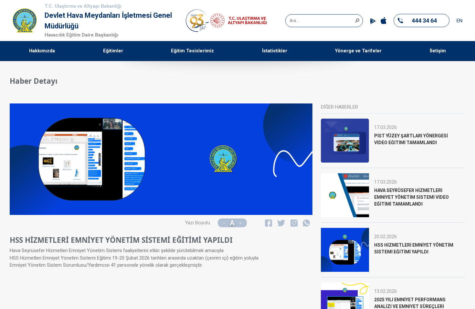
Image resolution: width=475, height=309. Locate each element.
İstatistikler (274, 51)
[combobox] (322, 21)
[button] (357, 20)
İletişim (438, 51)
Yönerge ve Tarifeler (358, 51)
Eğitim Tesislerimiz (192, 51)
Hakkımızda (42, 51)
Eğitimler (113, 51)
